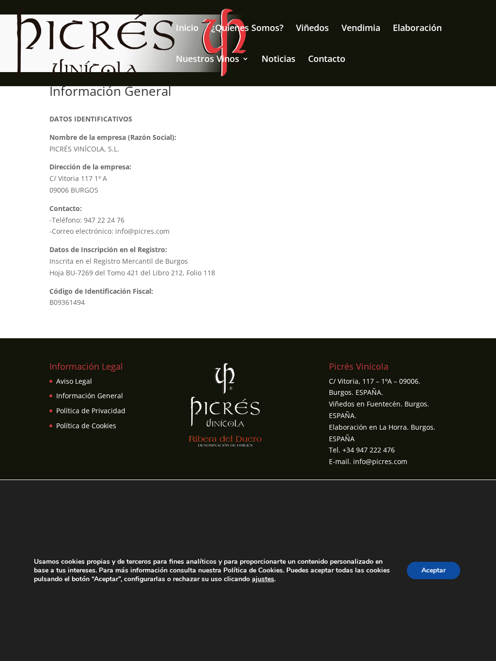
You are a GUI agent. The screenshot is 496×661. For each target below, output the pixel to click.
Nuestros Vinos (207, 59)
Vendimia (360, 28)
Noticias (278, 59)
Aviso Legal (74, 381)
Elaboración (417, 28)
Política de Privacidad (90, 410)
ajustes (263, 579)
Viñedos (312, 28)
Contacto (326, 59)
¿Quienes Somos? (247, 28)
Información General (89, 395)
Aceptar (433, 570)
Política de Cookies (86, 425)
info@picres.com (380, 461)
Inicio (187, 28)
